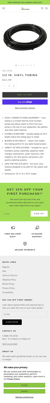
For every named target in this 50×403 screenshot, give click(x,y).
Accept (24, 385)
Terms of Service (9, 275)
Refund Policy (8, 284)
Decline (24, 391)
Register (6, 267)
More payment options (25, 108)
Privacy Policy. (13, 379)
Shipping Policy (9, 279)
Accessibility (7, 292)
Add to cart (25, 95)
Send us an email (9, 344)
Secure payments (25, 250)
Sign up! (39, 214)
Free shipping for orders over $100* (25, 2)
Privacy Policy (8, 288)
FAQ (4, 271)
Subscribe (12, 322)
